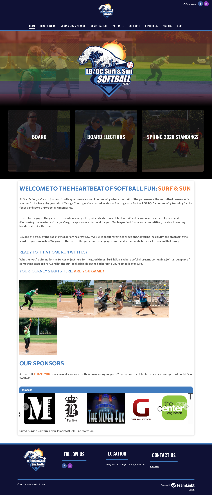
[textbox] (106, 271)
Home (32, 26)
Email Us (154, 466)
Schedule (134, 26)
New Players (48, 26)
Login (191, 489)
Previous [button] (25, 406)
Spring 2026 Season (73, 26)
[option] (40, 408)
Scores (167, 26)
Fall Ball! (118, 26)
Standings (151, 26)
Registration (99, 26)
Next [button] (187, 406)
